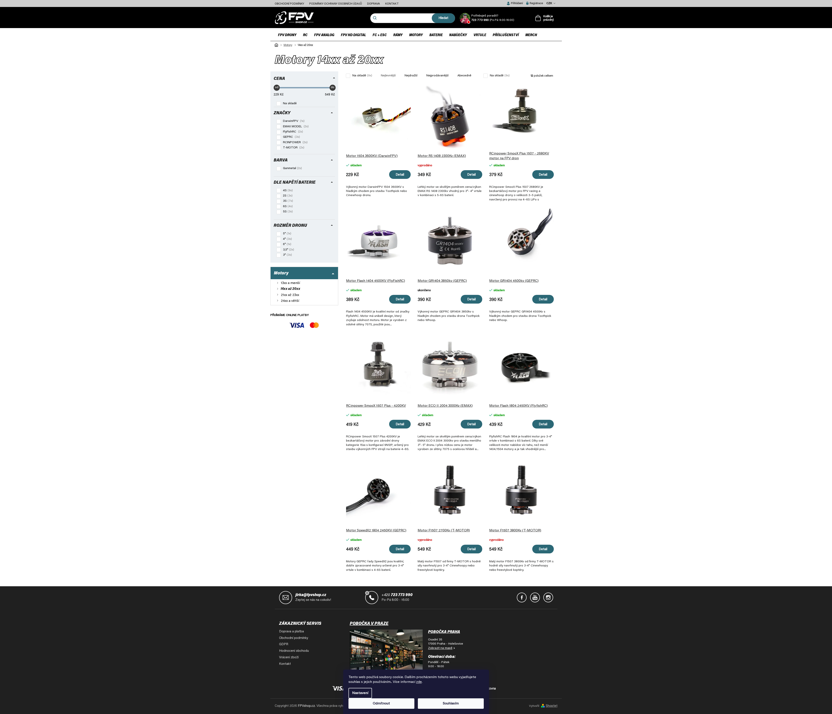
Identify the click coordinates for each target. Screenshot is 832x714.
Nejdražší (411, 75)
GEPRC (290, 137)
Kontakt (392, 3)
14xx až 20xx (290, 289)
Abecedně (464, 75)
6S (286, 206)
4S (286, 190)
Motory (281, 273)
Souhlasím (451, 703)
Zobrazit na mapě (440, 648)
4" (286, 239)
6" (286, 244)
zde (419, 682)
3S (287, 201)
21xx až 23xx (289, 295)
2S (286, 195)
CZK (549, 3)
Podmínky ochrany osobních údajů (335, 3)
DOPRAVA (373, 3)
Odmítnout (381, 703)
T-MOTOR (292, 147)
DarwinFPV (292, 121)
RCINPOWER (294, 142)
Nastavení (360, 693)
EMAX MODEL (294, 126)
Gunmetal (291, 168)
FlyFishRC (292, 131)
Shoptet (551, 706)
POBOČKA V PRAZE (369, 624)
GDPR (283, 644)
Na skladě (290, 103)
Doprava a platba (291, 631)
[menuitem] (287, 35)
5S (286, 211)
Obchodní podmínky (289, 3)
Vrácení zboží (289, 657)
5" (286, 233)
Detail (400, 174)
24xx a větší (289, 301)
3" (286, 255)
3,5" (287, 249)
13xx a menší (290, 283)
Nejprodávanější (437, 75)
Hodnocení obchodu (294, 651)
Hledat (443, 18)
